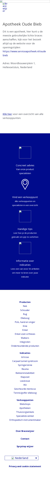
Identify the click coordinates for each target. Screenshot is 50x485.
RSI (25, 384)
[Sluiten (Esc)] (2, 479)
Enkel (25, 330)
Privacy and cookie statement (25, 466)
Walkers (25, 337)
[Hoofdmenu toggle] (44, 7)
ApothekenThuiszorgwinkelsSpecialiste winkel (25, 412)
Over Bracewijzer (25, 431)
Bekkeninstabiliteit (25, 373)
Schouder (25, 310)
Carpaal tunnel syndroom (25, 361)
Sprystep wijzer (25, 446)
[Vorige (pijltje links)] (2, 483)
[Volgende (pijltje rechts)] (8, 483)
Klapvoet (25, 376)
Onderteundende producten (25, 345)
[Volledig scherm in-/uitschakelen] (14, 479)
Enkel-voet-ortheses (25, 334)
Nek (25, 306)
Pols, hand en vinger (25, 322)
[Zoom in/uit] (20, 479)
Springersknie (25, 365)
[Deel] (8, 479)
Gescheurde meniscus (25, 388)
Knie (25, 326)
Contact (25, 438)
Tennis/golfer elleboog (25, 392)
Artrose (25, 357)
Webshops (25, 404)
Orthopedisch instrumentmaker (25, 419)
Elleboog (25, 318)
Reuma (25, 369)
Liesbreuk (25, 380)
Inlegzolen (25, 341)
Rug (25, 314)
